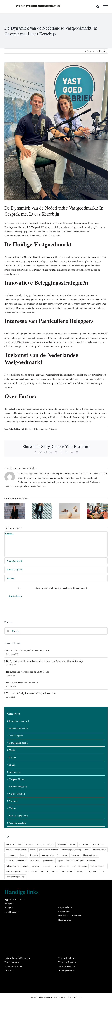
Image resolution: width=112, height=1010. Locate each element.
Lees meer (41, 486)
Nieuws (12, 757)
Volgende (100, 50)
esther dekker (97, 844)
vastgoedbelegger (80, 865)
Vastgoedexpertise (13, 871)
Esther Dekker (14, 429)
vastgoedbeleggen (61, 865)
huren (87, 849)
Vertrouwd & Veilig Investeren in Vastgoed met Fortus (31, 693)
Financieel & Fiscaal (18, 728)
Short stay (9, 970)
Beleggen (8, 903)
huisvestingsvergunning (71, 849)
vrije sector (93, 871)
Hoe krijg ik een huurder (69, 915)
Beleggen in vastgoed (19, 720)
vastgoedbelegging (98, 865)
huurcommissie (99, 849)
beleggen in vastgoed (45, 844)
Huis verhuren (64, 919)
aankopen (10, 844)
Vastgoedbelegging (18, 786)
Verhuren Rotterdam (67, 962)
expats (8, 849)
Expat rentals (64, 911)
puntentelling (48, 860)
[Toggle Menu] (105, 6)
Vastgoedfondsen (17, 793)
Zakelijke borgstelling (15, 876)
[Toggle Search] (97, 6)
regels (60, 860)
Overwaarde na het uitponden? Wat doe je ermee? (29, 650)
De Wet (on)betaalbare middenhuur (22, 682)
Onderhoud (21, 860)
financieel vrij (20, 849)
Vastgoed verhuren (67, 957)
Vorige (90, 50)
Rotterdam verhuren (13, 966)
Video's (12, 808)
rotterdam (91, 860)
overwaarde (34, 860)
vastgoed (46, 865)
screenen (35, 865)
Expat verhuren (65, 907)
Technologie (14, 771)
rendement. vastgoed (75, 860)
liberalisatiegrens (90, 855)
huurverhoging (48, 855)
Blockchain (83, 844)
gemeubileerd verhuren (48, 849)
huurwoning (62, 855)
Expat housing (11, 911)
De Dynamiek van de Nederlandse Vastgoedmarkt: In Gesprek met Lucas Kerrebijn (44, 661)
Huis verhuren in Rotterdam (17, 957)
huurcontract (11, 855)
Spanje (12, 764)
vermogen (80, 871)
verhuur (54, 871)
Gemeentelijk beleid (18, 742)
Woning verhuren (66, 970)
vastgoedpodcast (41, 222)
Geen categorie (41, 429)
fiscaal (32, 849)
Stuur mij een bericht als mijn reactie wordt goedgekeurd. (61, 587)
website (74, 412)
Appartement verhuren (14, 899)
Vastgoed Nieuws (17, 779)
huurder (23, 855)
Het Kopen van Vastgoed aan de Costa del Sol (27, 671)
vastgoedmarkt (31, 871)
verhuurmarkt (67, 871)
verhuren (44, 871)
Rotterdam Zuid (12, 865)
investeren (75, 855)
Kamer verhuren (11, 962)
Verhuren (13, 800)
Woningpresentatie (17, 822)
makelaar (9, 860)
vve (102, 871)
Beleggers (9, 907)
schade (25, 865)
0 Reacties (53, 429)
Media (12, 750)
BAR (20, 844)
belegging (62, 844)
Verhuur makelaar (66, 966)
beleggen (29, 844)
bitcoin (72, 844)
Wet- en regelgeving (18, 815)
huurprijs (34, 855)
